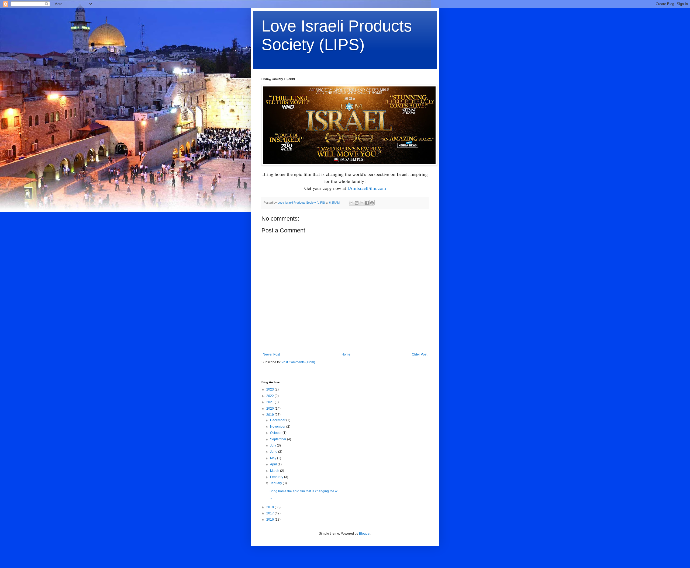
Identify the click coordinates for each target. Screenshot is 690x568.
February (277, 477)
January (276, 483)
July (273, 445)
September (278, 439)
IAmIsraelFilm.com (366, 188)
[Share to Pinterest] (372, 202)
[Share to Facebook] (367, 202)
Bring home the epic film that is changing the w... (305, 491)
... (271, 497)
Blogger (364, 533)
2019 (270, 415)
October (276, 433)
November (278, 426)
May (273, 458)
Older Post (419, 354)
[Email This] (351, 202)
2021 (270, 402)
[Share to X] (361, 202)
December (278, 420)
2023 (270, 389)
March (275, 471)
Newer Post (271, 354)
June (274, 452)
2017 (270, 513)
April (274, 464)
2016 (270, 519)
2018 (270, 507)
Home (345, 354)
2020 (270, 408)
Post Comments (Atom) (298, 362)
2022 (270, 396)
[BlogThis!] (356, 202)
